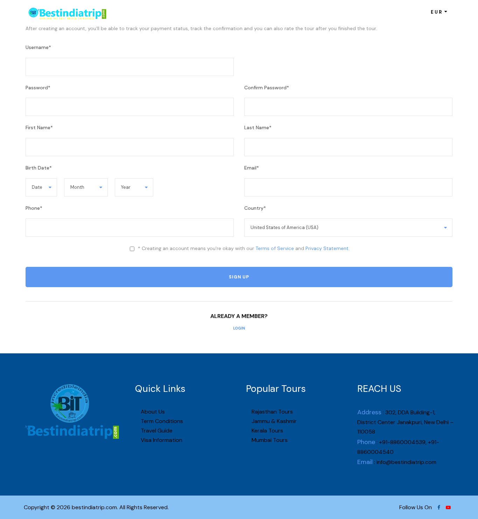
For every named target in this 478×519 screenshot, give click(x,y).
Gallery (288, 11)
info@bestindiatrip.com (406, 462)
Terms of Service (274, 248)
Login (239, 328)
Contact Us (320, 11)
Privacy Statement (327, 248)
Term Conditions (161, 421)
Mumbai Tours (269, 440)
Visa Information (160, 440)
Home (150, 11)
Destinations (251, 11)
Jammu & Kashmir (273, 421)
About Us (177, 11)
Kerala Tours (266, 430)
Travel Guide (156, 430)
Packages (210, 11)
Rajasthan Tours (271, 411)
